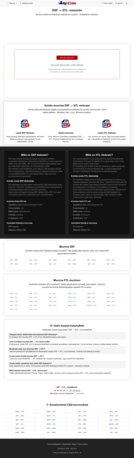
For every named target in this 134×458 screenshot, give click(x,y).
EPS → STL (33, 297)
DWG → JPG (51, 424)
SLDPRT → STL (91, 305)
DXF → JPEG (91, 260)
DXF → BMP (14, 260)
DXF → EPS (72, 260)
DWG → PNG (19, 432)
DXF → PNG (72, 264)
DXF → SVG (111, 264)
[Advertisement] (67, 88)
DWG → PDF (19, 411)
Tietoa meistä (82, 444)
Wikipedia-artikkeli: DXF (17, 230)
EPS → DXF (114, 428)
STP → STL (14, 309)
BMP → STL (72, 293)
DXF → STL (91, 264)
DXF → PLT (52, 264)
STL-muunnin (78, 226)
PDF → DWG (82, 420)
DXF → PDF (33, 264)
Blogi (74, 444)
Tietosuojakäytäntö (54, 444)
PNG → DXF (82, 432)
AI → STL (53, 293)
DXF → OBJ (14, 264)
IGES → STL (91, 297)
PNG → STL (52, 305)
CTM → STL (91, 293)
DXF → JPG (110, 260)
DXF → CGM (33, 260)
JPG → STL (52, 301)
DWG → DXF (19, 428)
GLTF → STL (72, 297)
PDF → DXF (82, 428)
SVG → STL (33, 309)
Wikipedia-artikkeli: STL (82, 230)
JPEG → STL (33, 301)
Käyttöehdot (66, 444)
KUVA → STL (14, 301)
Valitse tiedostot (67, 58)
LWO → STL (72, 301)
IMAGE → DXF (114, 424)
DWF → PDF (51, 420)
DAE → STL (110, 293)
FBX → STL (52, 297)
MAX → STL (91, 301)
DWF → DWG (51, 428)
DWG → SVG (51, 411)
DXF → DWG (53, 260)
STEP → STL (111, 305)
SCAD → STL (72, 305)
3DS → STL (14, 293)
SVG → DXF (114, 411)
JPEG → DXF (113, 416)
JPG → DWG (114, 420)
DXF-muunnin (13, 226)
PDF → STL (14, 305)
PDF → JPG (114, 432)
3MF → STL (33, 293)
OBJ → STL (110, 301)
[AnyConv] (67, 3)
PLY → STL (33, 305)
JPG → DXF (82, 424)
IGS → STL (110, 297)
